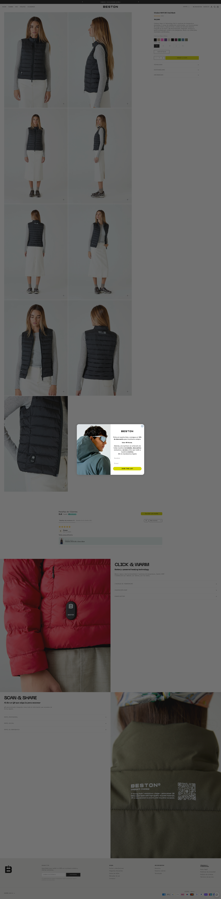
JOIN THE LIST (127, 469)
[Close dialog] (142, 426)
